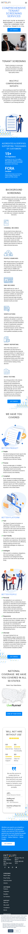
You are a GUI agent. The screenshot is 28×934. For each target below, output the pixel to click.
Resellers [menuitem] (6, 894)
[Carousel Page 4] (16, 819)
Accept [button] (10, 930)
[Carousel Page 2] (13, 819)
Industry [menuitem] (6, 883)
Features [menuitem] (6, 889)
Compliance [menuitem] (7, 907)
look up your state (14, 714)
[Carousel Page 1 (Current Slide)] (11, 819)
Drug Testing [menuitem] (7, 878)
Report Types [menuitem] (7, 875)
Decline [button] (17, 930)
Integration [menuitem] (6, 891)
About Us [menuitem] (6, 902)
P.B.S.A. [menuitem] (5, 910)
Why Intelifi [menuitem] (6, 905)
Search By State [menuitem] (8, 880)
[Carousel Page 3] (14, 819)
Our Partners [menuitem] (7, 896)
